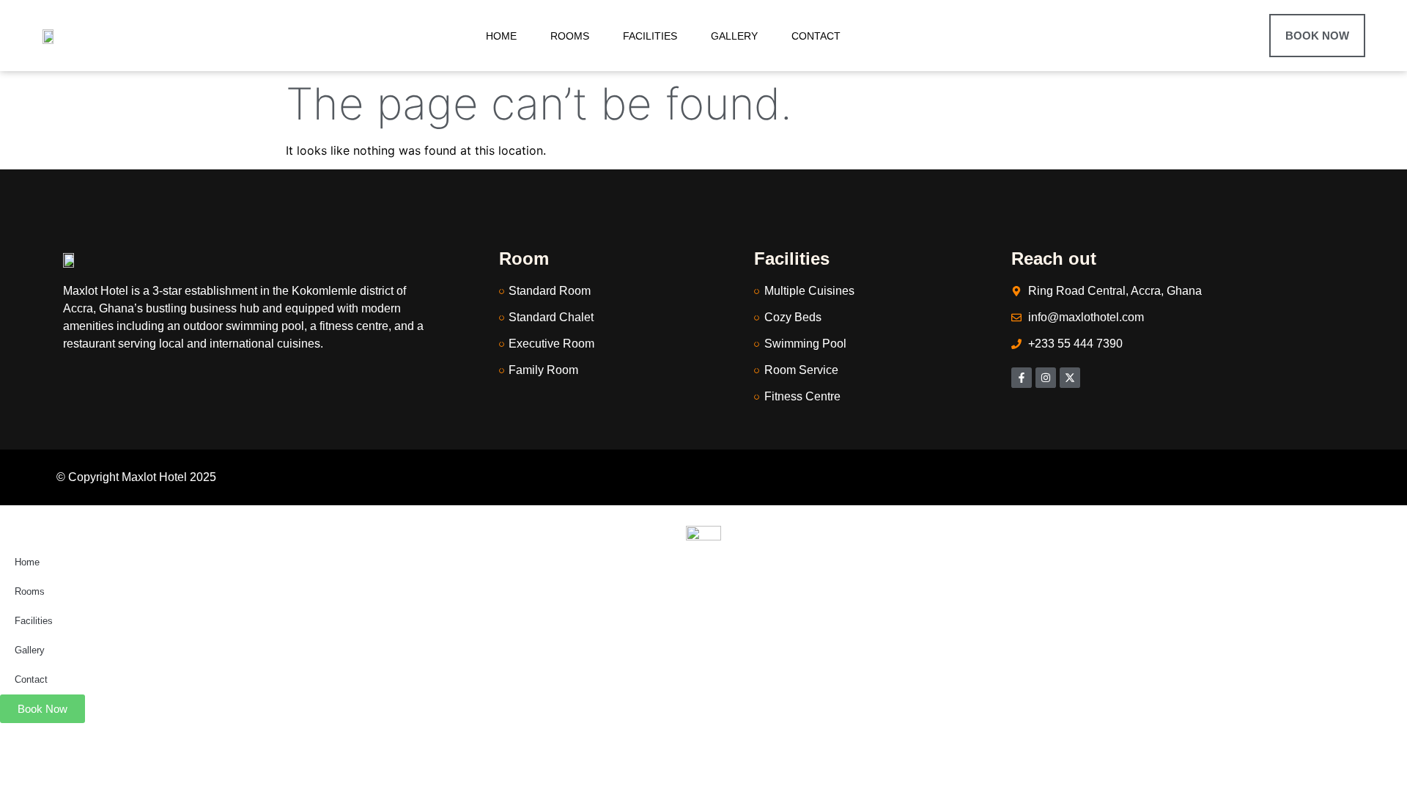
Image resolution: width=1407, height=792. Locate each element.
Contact (816, 36)
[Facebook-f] (1021, 377)
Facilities (650, 36)
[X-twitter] (1070, 377)
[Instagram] (1045, 377)
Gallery (734, 36)
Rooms (569, 36)
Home (501, 36)
